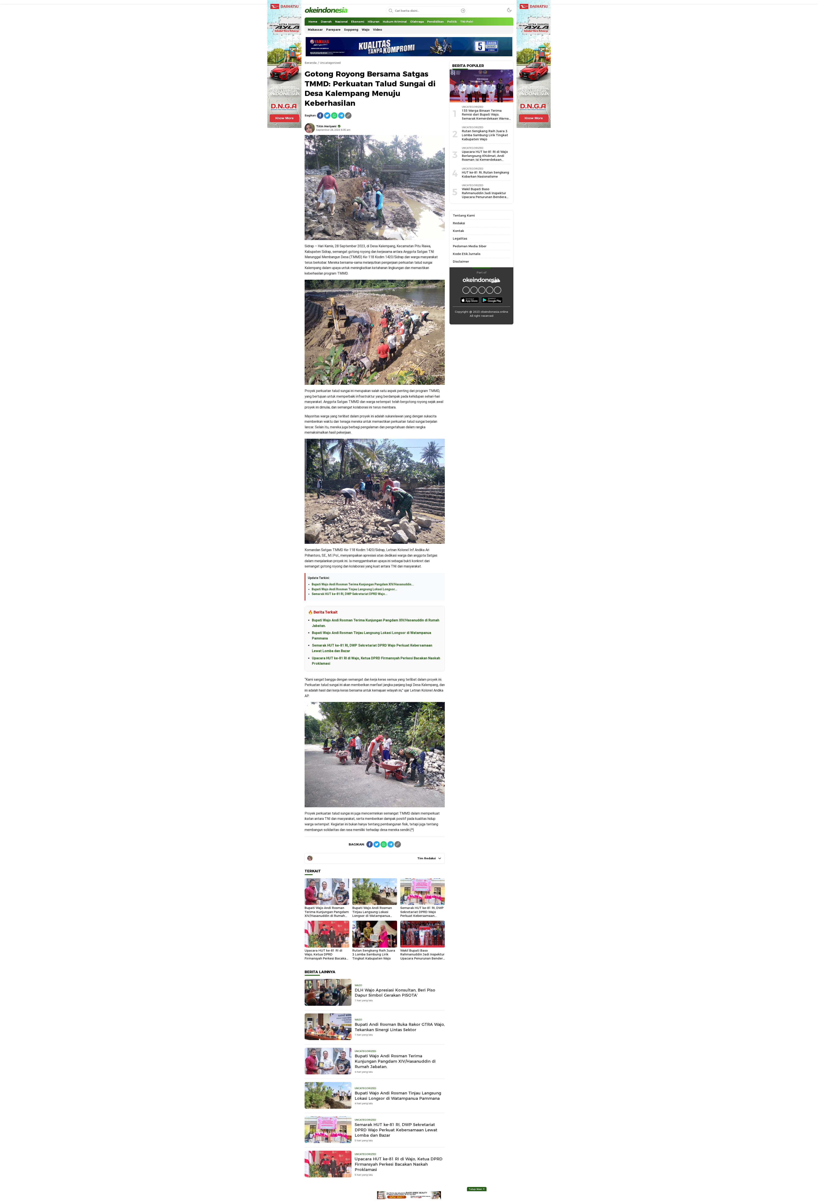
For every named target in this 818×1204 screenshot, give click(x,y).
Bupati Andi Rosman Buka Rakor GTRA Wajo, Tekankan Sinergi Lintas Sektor (400, 1027)
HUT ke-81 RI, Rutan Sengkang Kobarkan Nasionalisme (485, 174)
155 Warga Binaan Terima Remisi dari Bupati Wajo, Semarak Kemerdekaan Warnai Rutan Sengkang (486, 116)
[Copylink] (348, 115)
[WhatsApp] (334, 115)
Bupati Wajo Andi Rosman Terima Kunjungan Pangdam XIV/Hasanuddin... (363, 584)
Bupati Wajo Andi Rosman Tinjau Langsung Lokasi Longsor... (354, 589)
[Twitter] (327, 115)
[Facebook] (320, 115)
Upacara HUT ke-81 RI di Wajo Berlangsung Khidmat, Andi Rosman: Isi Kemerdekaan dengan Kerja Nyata (485, 157)
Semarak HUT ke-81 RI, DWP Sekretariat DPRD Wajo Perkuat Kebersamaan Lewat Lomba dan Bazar (422, 914)
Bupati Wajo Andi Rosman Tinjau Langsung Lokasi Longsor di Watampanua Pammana (372, 914)
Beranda (311, 62)
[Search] (463, 10)
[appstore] (469, 300)
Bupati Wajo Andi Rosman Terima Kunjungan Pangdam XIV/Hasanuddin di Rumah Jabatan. (327, 914)
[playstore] (492, 300)
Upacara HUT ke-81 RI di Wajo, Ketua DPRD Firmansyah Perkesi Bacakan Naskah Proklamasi (326, 956)
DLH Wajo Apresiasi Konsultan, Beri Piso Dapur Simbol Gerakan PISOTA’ (395, 993)
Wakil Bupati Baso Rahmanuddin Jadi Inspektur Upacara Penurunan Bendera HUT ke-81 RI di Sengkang (422, 956)
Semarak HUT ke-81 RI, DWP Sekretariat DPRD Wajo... (349, 594)
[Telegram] (341, 115)
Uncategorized (330, 62)
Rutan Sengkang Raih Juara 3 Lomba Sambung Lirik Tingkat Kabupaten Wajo (373, 954)
